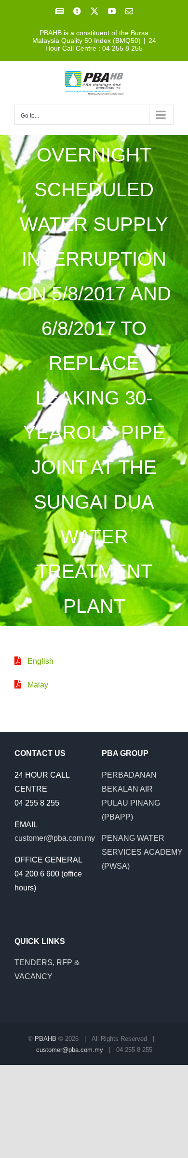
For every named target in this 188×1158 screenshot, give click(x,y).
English (40, 661)
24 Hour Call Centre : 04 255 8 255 (100, 44)
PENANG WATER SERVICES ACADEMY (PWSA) (142, 852)
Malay (37, 685)
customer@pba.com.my (54, 838)
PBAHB (45, 1038)
